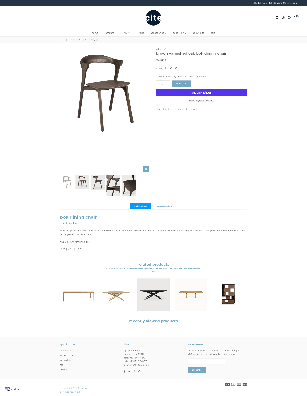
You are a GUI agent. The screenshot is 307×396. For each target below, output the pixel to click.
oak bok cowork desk (79, 290)
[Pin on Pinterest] (176, 68)
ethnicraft (161, 49)
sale (213, 33)
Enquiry (202, 77)
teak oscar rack (228, 290)
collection (179, 33)
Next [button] (148, 110)
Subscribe (196, 370)
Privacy (63, 369)
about (198, 33)
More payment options (201, 100)
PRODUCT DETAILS (140, 206)
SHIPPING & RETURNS (165, 206)
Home (62, 40)
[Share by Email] (181, 68)
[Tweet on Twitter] (171, 68)
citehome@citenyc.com (284, 3)
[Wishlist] (289, 17)
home (95, 33)
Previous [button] (63, 110)
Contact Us (65, 360)
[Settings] (283, 17)
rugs (141, 33)
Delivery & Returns (185, 77)
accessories (157, 33)
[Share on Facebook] (165, 68)
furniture (110, 33)
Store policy (66, 355)
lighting (127, 33)
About (65, 350)
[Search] (277, 17)
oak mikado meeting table (116, 290)
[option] (105, 93)
